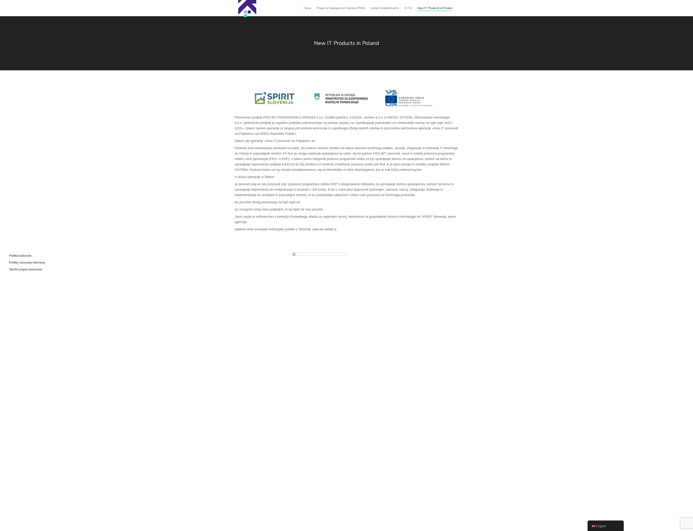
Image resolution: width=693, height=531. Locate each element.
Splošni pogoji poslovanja (25, 269)
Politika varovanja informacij (27, 262)
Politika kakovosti (20, 255)
